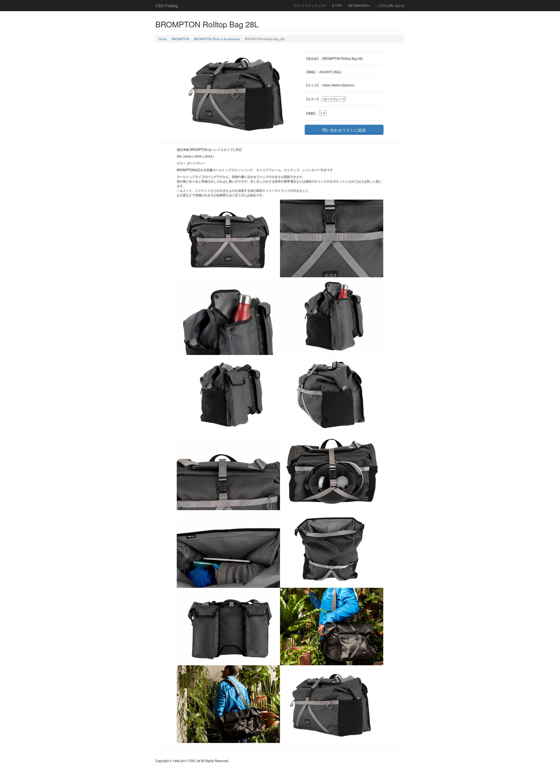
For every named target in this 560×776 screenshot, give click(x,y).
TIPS (338, 5)
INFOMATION (358, 5)
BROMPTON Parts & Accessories (217, 39)
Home (163, 39)
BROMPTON (180, 39)
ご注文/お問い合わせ (390, 5)
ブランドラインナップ (308, 5)
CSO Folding (166, 5)
